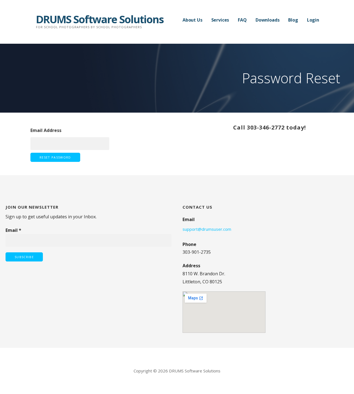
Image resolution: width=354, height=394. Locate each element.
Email (13, 230)
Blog (293, 20)
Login (313, 20)
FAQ (242, 20)
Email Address (45, 130)
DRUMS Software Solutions (99, 19)
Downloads (268, 20)
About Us (192, 20)
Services (220, 20)
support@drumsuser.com (207, 229)
